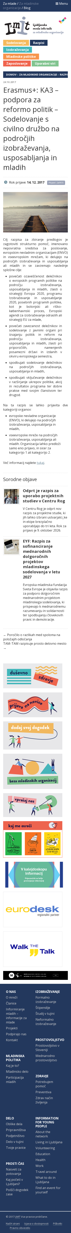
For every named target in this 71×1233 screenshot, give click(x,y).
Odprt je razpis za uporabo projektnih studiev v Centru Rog (44, 496)
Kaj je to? (12, 1065)
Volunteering (45, 1148)
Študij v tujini (45, 1013)
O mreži (11, 997)
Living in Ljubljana (49, 1142)
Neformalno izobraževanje (46, 1021)
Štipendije (43, 1007)
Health (40, 1160)
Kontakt (12, 1040)
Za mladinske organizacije (38, 74)
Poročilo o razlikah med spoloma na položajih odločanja (31, 637)
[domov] (38, 32)
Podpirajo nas (16, 1034)
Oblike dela (14, 1124)
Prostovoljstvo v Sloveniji (47, 1047)
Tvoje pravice (16, 1147)
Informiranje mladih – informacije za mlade (16, 1015)
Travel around (46, 1172)
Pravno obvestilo (20, 1228)
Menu (63, 3)
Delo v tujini (14, 1142)
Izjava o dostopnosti (36, 1223)
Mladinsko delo (17, 1071)
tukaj (40, 463)
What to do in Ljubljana (45, 1179)
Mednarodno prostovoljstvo (46, 1058)
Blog (27, 8)
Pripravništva (16, 1130)
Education (43, 1154)
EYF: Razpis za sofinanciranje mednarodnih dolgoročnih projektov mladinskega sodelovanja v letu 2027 (41, 559)
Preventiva (43, 1092)
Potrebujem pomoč (44, 1084)
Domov (11, 74)
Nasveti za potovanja (13, 1171)
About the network (43, 1134)
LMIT (17, 1216)
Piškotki (57, 1223)
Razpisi (38, 43)
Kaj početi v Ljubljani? (14, 1181)
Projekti (12, 1028)
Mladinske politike (21, 56)
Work (40, 1166)
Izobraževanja (17, 50)
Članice (11, 1003)
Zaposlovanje (17, 63)
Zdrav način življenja (44, 1100)
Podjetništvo (15, 1136)
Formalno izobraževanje (46, 999)
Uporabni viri (45, 63)
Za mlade (9, 3)
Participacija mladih (15, 1079)
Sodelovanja (16, 43)
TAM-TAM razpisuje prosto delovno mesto (34, 643)
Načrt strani (13, 1223)
